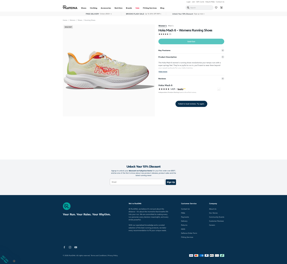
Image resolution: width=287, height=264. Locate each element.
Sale (137, 8)
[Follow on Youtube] (75, 247)
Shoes (83, 8)
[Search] (188, 7)
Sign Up (171, 182)
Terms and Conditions (98, 255)
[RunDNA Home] (70, 7)
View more (163, 72)
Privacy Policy (113, 255)
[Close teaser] (14, 261)
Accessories (106, 8)
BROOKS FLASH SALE (143, 14)
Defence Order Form (189, 233)
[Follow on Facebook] (64, 247)
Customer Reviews (216, 221)
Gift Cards (200, 2)
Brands (129, 8)
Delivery (184, 221)
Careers (212, 225)
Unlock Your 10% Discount (188, 14)
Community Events (216, 217)
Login (188, 2)
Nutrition (118, 8)
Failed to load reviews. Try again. (191, 104)
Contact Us (220, 2)
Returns (184, 225)
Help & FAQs (210, 2)
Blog (162, 8)
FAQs (183, 213)
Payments (185, 217)
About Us (212, 209)
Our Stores (213, 213)
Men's (170, 26)
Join (193, 2)
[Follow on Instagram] (70, 247)
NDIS (183, 229)
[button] (6, 257)
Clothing (93, 8)
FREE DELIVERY (99, 14)
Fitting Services (150, 8)
